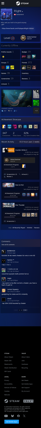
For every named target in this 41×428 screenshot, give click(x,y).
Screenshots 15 (12, 174)
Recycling (25, 368)
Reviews (36, 228)
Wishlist (29, 228)
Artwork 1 (25, 174)
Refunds (7, 395)
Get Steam (25, 380)
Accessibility (8, 384)
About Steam (8, 357)
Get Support (26, 387)
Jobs (23, 360)
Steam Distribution (10, 368)
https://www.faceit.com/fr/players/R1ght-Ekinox (18, 28)
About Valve (26, 357)
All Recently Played (18, 228)
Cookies (7, 391)
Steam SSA (7, 360)
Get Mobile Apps (11, 422)
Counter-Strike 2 (21, 150)
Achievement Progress (11, 165)
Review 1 (10, 176)
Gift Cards (7, 371)
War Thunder (19, 205)
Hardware (25, 364)
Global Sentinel (15, 159)
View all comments (8, 244)
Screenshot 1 (11, 221)
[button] (9, 38)
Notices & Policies (10, 387)
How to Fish (19, 185)
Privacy (6, 380)
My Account (26, 391)
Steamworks (8, 364)
